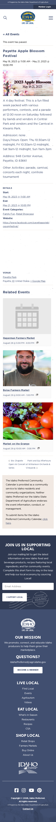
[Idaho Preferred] (28, 17)
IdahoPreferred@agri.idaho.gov (28, 661)
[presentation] (27, 316)
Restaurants (28, 719)
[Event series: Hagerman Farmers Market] (37, 342)
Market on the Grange (16, 443)
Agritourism (28, 697)
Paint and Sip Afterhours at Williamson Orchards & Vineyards (38, 464)
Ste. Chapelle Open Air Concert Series (17, 464)
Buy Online (28, 750)
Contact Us (28, 809)
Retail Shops (28, 741)
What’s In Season (28, 714)
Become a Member (28, 670)
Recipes (28, 724)
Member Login (44, 7)
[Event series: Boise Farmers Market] (37, 395)
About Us (28, 754)
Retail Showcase (25, 213)
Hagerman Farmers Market (19, 338)
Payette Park (9, 277)
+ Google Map (38, 281)
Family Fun (9, 213)
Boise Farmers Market (16, 390)
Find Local (28, 688)
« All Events (11, 34)
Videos (28, 702)
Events (28, 693)
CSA (28, 728)
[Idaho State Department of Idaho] (28, 768)
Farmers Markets (28, 745)
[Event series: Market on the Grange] (38, 448)
